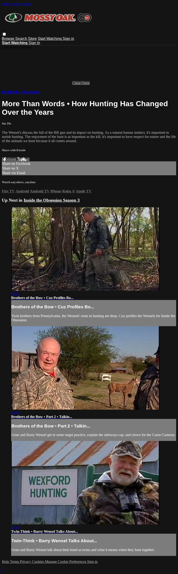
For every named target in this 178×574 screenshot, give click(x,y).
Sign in (68, 39)
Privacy (26, 562)
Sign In (34, 43)
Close (77, 83)
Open (86, 83)
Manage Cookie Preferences (66, 562)
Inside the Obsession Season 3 (52, 200)
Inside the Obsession (21, 91)
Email (25, 159)
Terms (15, 562)
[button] (4, 34)
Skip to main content (17, 4)
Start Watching (50, 39)
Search (21, 39)
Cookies (38, 562)
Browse (8, 39)
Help (6, 562)
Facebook (9, 159)
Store (32, 39)
